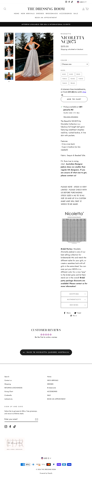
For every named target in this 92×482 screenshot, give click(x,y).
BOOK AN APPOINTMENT (46, 18)
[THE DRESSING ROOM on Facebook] (10, 426)
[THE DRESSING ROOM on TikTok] (14, 426)
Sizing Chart (8, 391)
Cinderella (8, 395)
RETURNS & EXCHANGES (13, 388)
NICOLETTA (66, 34)
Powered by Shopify (46, 473)
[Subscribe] (36, 419)
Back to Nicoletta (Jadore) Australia (47, 352)
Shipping (64, 49)
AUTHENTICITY (74, 299)
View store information (71, 117)
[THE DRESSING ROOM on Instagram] (5, 426)
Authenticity (8, 399)
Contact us (8, 380)
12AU (72, 79)
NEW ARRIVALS (28, 13)
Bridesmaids (52, 13)
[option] (46, 24)
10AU (64, 79)
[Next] (8, 81)
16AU (64, 83)
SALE (76, 13)
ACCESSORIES (65, 13)
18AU (72, 83)
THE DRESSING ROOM (46, 9)
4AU (64, 74)
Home (16, 13)
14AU (81, 79)
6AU (71, 74)
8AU (78, 74)
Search (6, 376)
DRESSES (40, 13)
